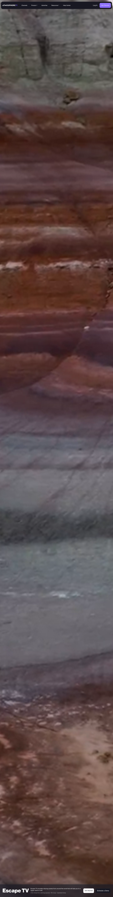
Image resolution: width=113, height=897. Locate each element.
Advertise (44, 5)
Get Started (105, 5)
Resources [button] (54, 5)
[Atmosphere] (10, 5)
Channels (24, 5)
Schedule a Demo (103, 891)
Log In (95, 5)
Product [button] (33, 5)
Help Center (67, 5)
